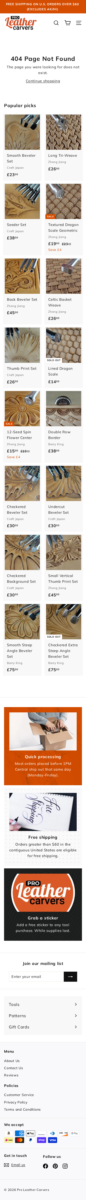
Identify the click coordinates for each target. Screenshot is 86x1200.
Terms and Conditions (22, 1109)
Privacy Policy (15, 1102)
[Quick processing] (43, 731)
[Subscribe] (70, 977)
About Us (12, 1061)
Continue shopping (43, 81)
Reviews (11, 1075)
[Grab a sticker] (43, 893)
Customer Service (19, 1095)
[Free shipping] (43, 812)
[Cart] (67, 23)
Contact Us (13, 1068)
